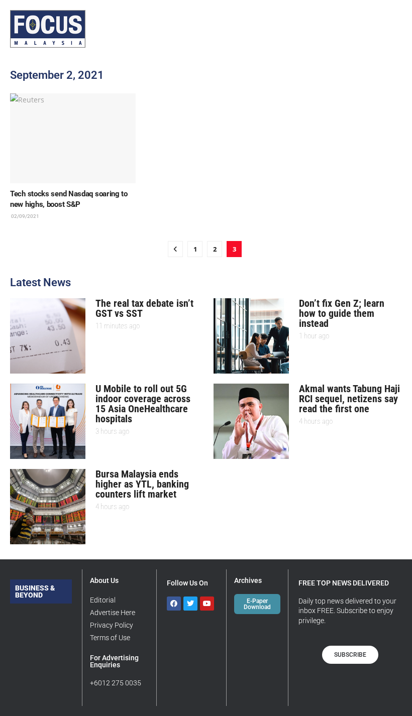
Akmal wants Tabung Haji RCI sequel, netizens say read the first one (349, 399)
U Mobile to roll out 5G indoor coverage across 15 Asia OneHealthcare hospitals (142, 404)
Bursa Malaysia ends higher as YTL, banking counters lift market (142, 484)
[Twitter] (190, 603)
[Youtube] (207, 603)
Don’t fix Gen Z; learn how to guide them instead (341, 313)
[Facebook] (174, 603)
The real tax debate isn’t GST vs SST (144, 308)
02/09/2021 (24, 216)
